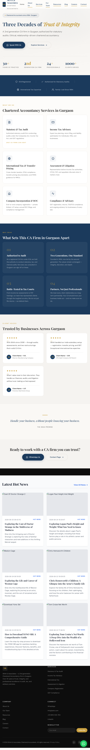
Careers (74, 4)
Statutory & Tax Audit (55, 671)
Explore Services (37, 45)
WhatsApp (51, 706)
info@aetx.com (53, 711)
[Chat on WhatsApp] (83, 743)
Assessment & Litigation (56, 684)
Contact (84, 4)
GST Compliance (53, 693)
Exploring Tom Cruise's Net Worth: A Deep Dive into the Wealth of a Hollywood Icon (66, 637)
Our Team (48, 4)
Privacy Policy (54, 742)
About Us (30, 4)
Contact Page (55, 457)
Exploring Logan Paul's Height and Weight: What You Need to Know (66, 525)
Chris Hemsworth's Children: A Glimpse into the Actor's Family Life (67, 582)
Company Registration (55, 689)
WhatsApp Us (34, 457)
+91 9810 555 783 (54, 715)
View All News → (81, 485)
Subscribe (81, 730)
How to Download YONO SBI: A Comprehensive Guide (20, 636)
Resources (57, 4)
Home (22, 4)
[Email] (80, 742)
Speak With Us (15, 45)
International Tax (53, 680)
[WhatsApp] (74, 742)
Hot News (37, 519)
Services (39, 4)
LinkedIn (50, 719)
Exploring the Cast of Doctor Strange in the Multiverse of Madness (19, 526)
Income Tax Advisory (55, 676)
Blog (66, 4)
